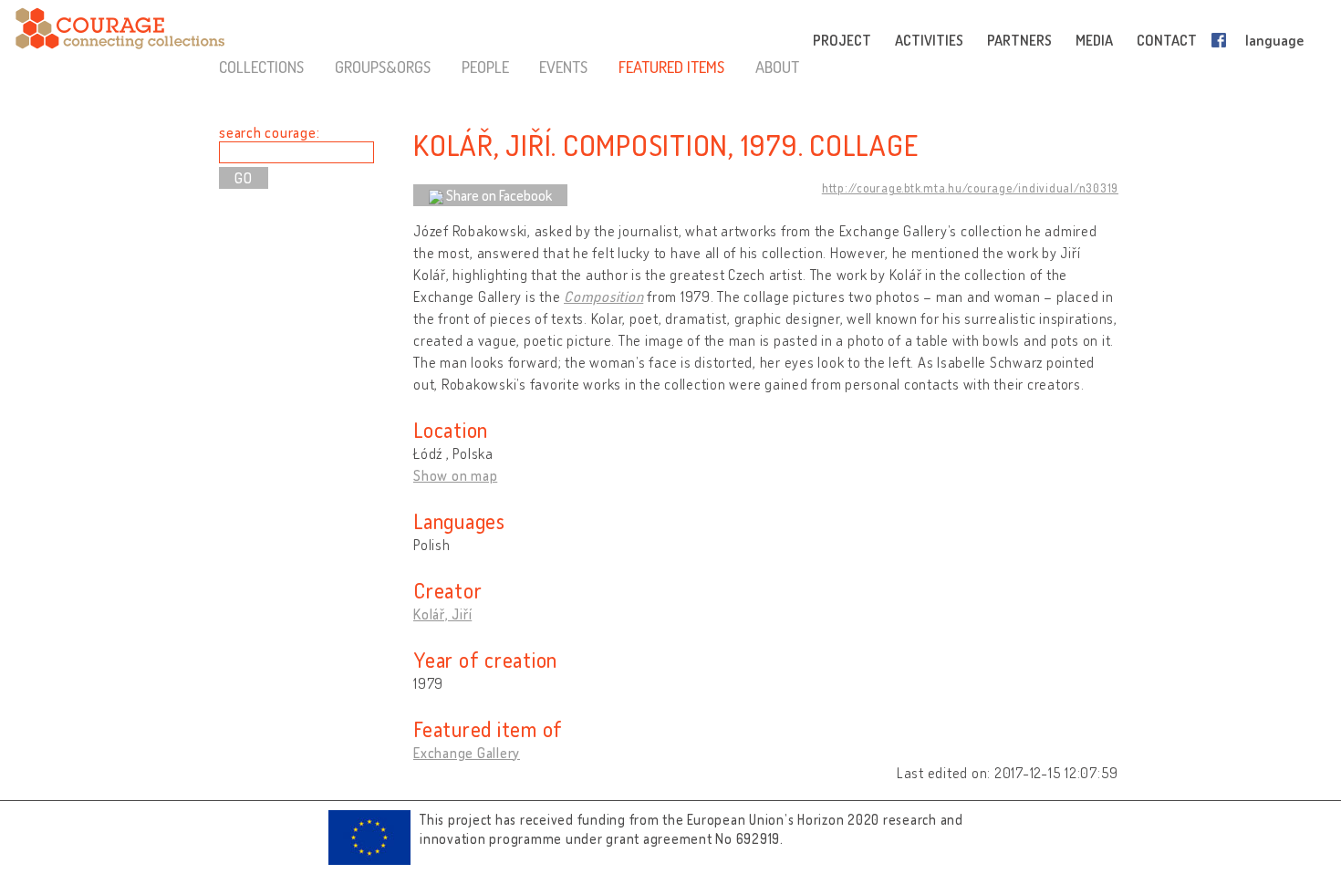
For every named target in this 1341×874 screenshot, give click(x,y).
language (1274, 40)
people (485, 67)
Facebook (1222, 40)
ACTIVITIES (929, 40)
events (563, 67)
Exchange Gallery (466, 753)
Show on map (455, 475)
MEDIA (1094, 40)
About (777, 67)
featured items (671, 67)
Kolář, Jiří (442, 614)
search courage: (269, 132)
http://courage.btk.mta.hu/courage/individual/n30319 (970, 188)
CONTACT (1167, 40)
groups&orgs (383, 67)
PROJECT (842, 40)
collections (261, 67)
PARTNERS (1019, 40)
